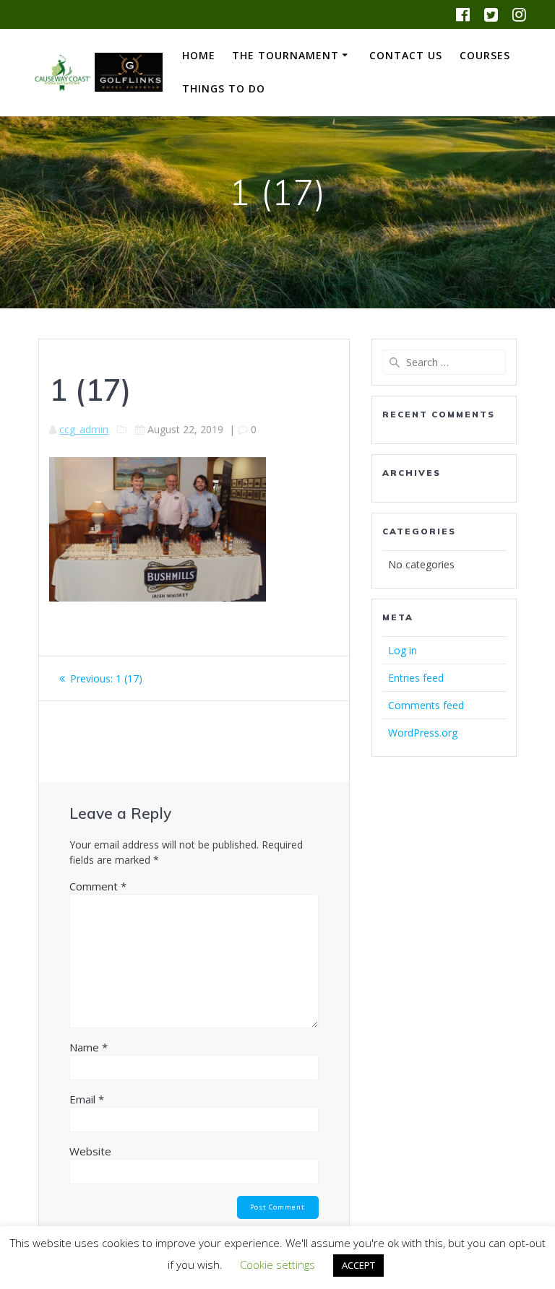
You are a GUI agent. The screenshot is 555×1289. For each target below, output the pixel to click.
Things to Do (223, 88)
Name (88, 1047)
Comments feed (426, 705)
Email (86, 1099)
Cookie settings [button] (277, 1264)
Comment (97, 886)
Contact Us (405, 55)
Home (198, 55)
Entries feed (416, 678)
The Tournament (285, 55)
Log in (402, 650)
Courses (485, 55)
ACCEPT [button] (358, 1265)
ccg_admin (83, 429)
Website (90, 1151)
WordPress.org (422, 732)
